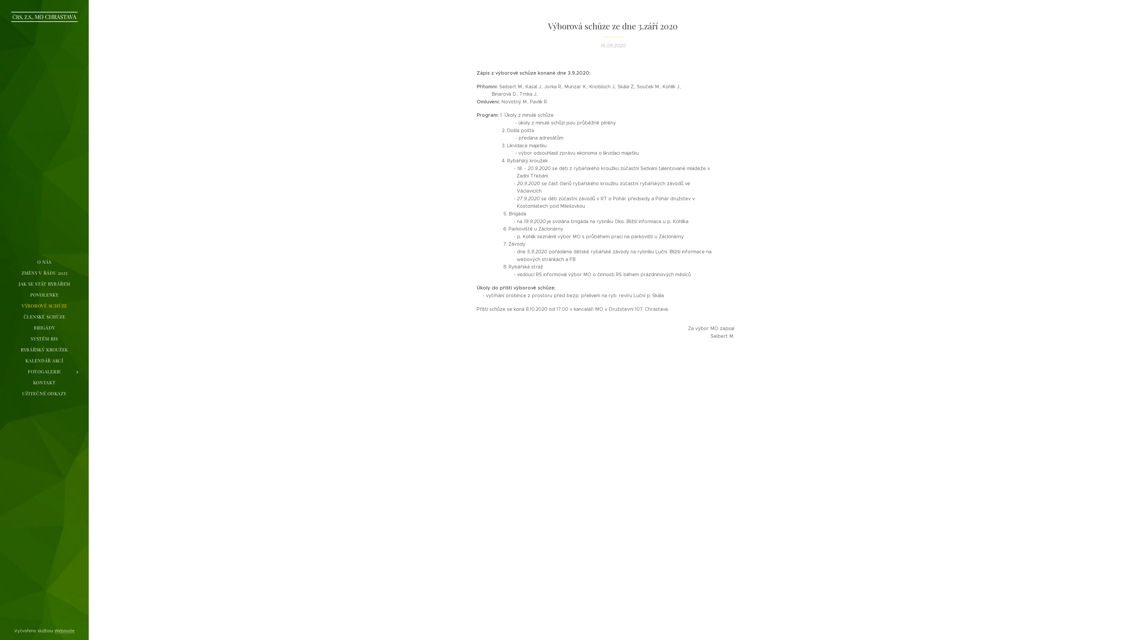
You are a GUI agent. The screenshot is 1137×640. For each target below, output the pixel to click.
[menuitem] (44, 262)
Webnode (64, 630)
